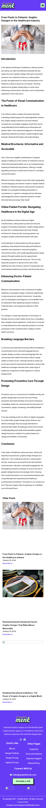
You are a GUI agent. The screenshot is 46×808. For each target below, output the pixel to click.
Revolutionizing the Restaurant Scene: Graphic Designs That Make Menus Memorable (20, 625)
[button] (43, 5)
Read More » (8, 563)
